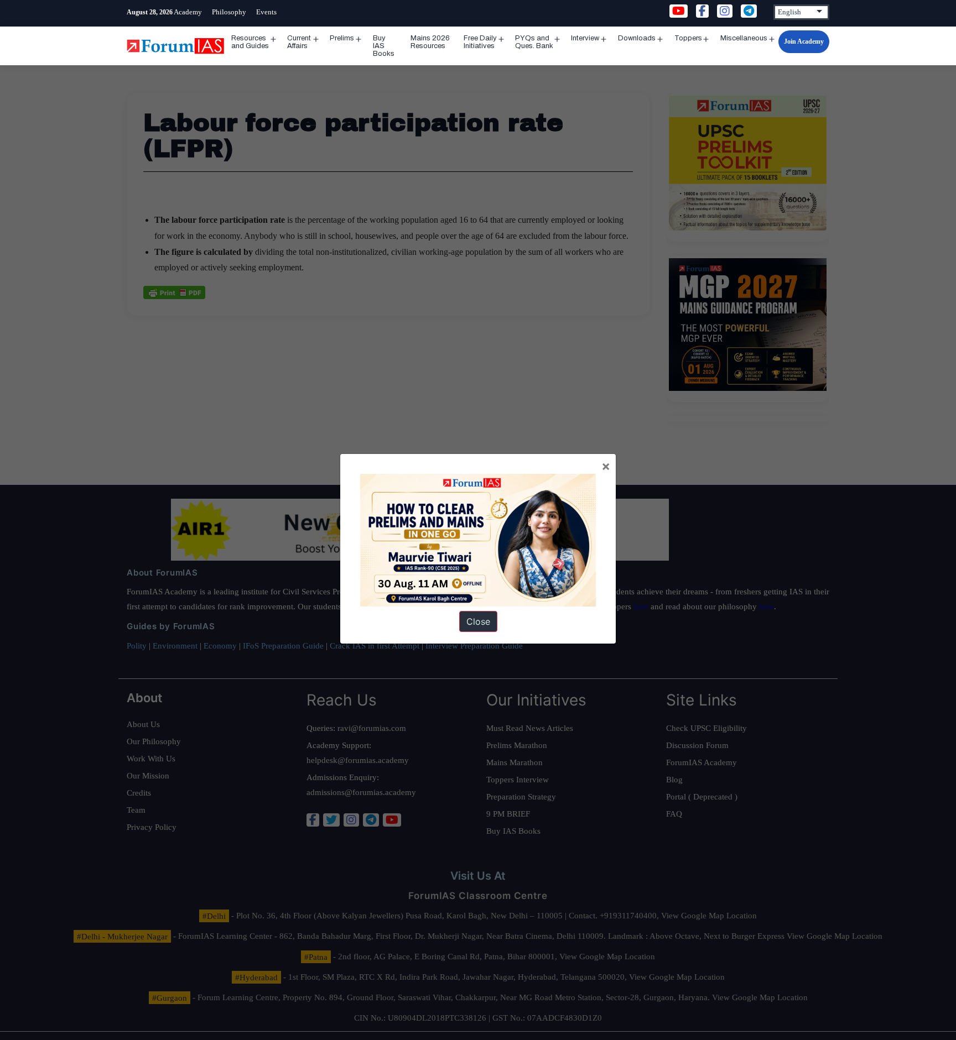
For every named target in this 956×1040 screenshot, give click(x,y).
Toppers (688, 38)
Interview (585, 38)
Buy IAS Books (383, 46)
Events (266, 12)
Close (478, 621)
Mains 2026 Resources (430, 42)
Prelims (342, 38)
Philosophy (229, 12)
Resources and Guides (250, 42)
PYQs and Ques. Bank (534, 42)
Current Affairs (299, 42)
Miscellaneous (743, 38)
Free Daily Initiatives (480, 42)
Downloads (637, 38)
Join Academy (804, 41)
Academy (188, 12)
